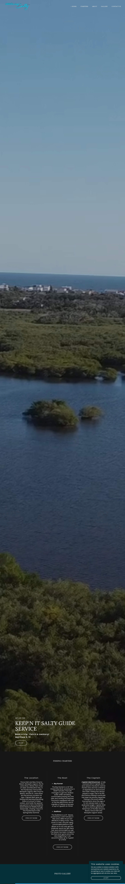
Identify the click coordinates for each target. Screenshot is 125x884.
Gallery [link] (104, 6)
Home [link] (74, 6)
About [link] (94, 6)
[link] (17, 6)
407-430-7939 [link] (20, 718)
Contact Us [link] (116, 6)
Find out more (31, 818)
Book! (21, 743)
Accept (105, 878)
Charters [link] (84, 6)
